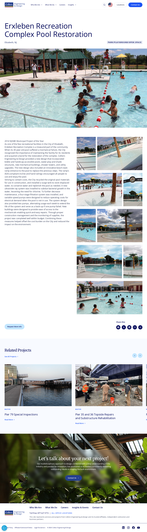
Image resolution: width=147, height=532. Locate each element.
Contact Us (135, 5)
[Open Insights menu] (75, 5)
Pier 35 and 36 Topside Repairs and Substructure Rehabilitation (95, 416)
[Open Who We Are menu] (41, 5)
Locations (120, 5)
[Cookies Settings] (4, 528)
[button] (86, 153)
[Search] (104, 5)
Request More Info (14, 326)
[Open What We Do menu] (55, 5)
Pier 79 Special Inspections (21, 414)
